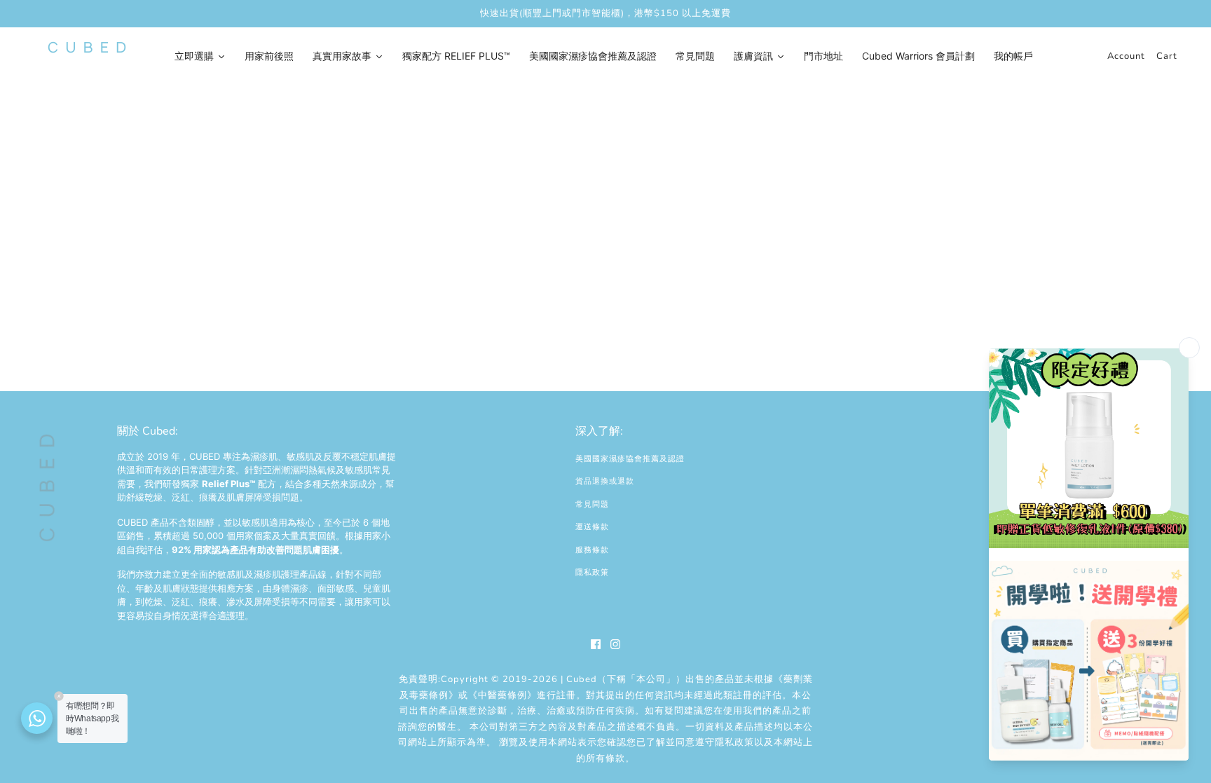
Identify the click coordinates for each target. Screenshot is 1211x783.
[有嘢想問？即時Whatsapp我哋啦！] (37, 718)
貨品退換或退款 (604, 481)
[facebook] (595, 644)
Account (1126, 56)
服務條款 (592, 550)
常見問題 (592, 504)
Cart (1166, 56)
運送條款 (592, 527)
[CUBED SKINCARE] (87, 47)
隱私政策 (592, 572)
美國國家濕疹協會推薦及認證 (630, 459)
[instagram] (615, 644)
